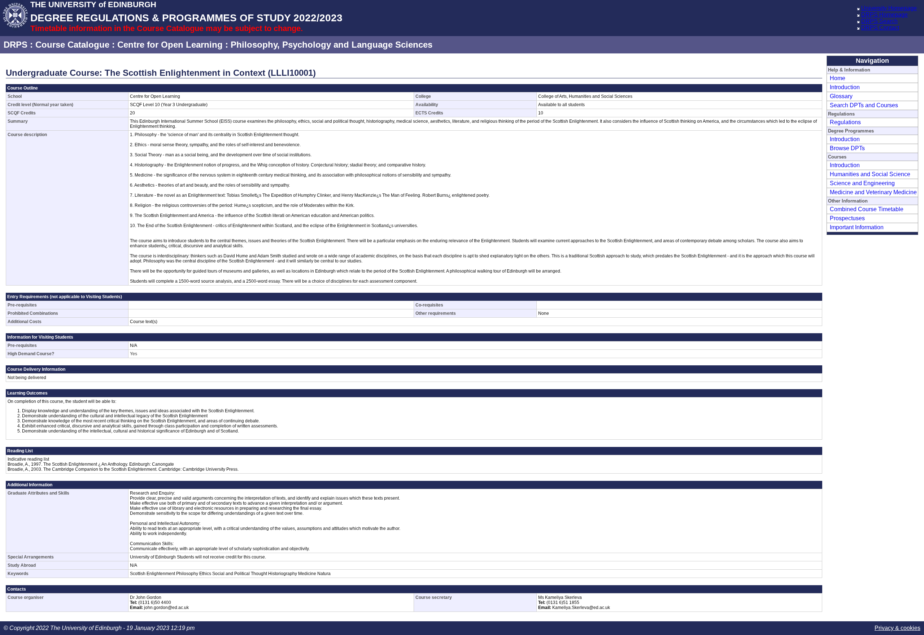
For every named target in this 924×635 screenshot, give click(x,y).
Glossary (841, 96)
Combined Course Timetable (866, 209)
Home (837, 78)
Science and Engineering (862, 183)
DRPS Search (879, 21)
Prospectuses (847, 218)
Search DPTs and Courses (864, 105)
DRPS (15, 44)
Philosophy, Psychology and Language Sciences (331, 44)
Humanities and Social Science (870, 174)
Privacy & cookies (897, 628)
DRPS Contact (880, 28)
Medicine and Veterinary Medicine (873, 192)
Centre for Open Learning (170, 44)
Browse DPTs (847, 148)
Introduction (845, 87)
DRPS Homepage (884, 15)
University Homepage (889, 8)
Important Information (857, 227)
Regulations (845, 122)
